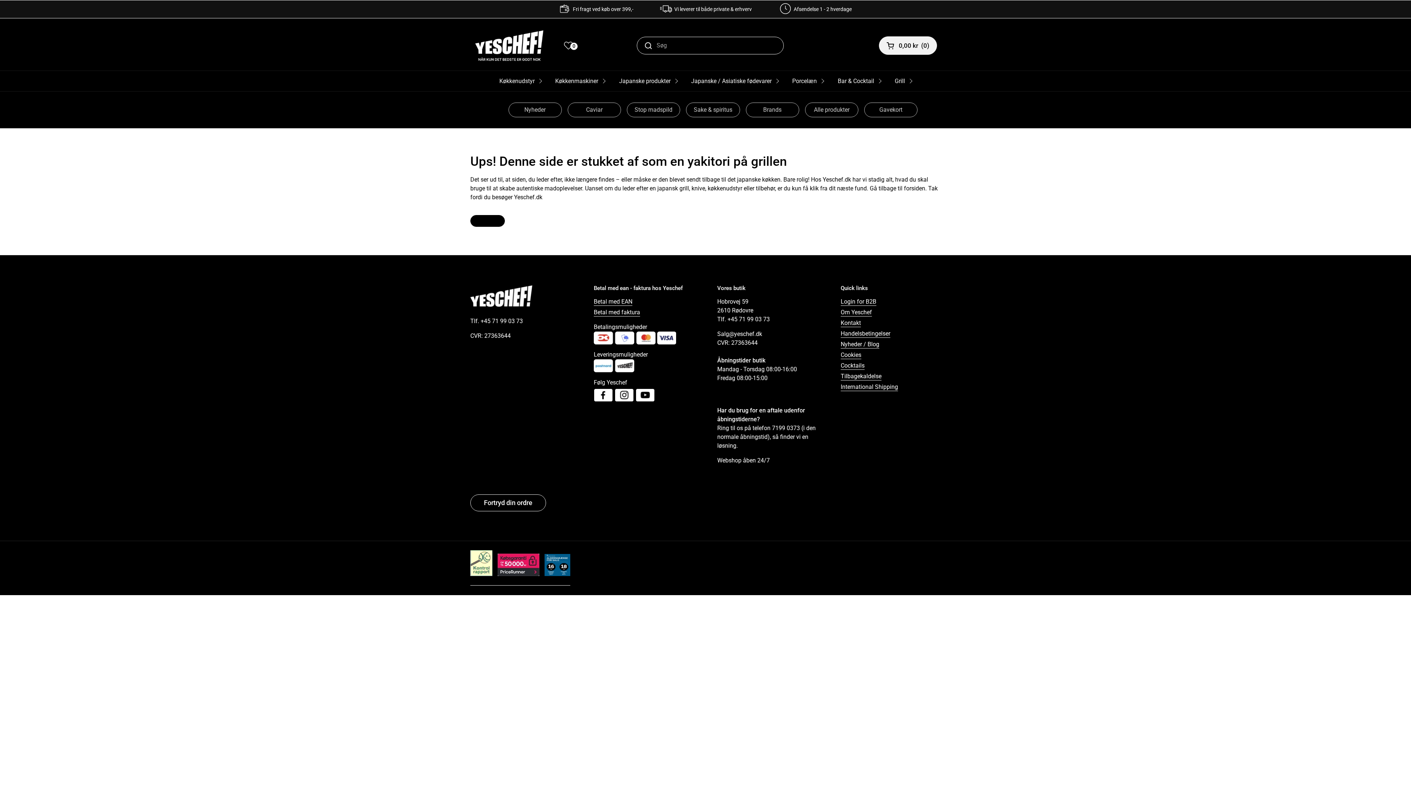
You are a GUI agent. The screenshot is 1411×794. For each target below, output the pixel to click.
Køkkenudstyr (517, 81)
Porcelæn (804, 81)
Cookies (851, 354)
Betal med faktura (617, 312)
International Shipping (869, 386)
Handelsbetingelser (865, 333)
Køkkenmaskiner (576, 81)
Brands (772, 109)
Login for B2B (858, 301)
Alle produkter (832, 109)
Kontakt (851, 322)
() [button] (914, 45)
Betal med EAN (613, 301)
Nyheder (535, 109)
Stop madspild (653, 109)
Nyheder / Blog (860, 344)
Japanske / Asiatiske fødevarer (731, 81)
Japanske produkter (645, 81)
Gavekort (890, 109)
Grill (900, 81)
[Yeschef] (509, 46)
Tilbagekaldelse (861, 376)
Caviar (594, 109)
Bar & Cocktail (856, 81)
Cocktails (853, 365)
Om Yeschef (856, 312)
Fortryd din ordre (508, 503)
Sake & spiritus (713, 109)
